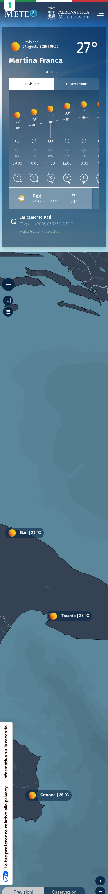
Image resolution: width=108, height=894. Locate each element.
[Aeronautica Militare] (68, 13)
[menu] (98, 13)
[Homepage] (20, 13)
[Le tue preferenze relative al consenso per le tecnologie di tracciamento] (9, 5)
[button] (47, 72)
